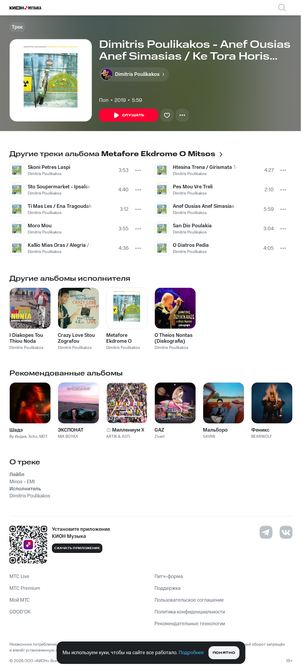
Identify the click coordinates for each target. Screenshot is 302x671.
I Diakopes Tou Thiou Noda (26, 338)
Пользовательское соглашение (189, 600)
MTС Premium (24, 588)
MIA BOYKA (68, 437)
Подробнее (191, 652)
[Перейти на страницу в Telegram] (266, 532)
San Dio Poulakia (192, 225)
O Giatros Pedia (191, 245)
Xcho (32, 437)
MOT (43, 437)
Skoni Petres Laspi (49, 167)
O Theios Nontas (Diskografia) (174, 338)
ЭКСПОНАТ (70, 430)
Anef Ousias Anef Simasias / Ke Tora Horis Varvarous (205, 206)
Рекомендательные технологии (190, 623)
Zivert (160, 437)
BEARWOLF (261, 437)
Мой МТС (19, 600)
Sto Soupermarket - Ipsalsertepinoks (59, 186)
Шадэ (16, 430)
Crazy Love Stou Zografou (76, 338)
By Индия (18, 437)
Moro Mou (40, 225)
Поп (104, 100)
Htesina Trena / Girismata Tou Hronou (205, 167)
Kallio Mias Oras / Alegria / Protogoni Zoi (59, 245)
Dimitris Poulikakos (45, 174)
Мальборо (215, 430)
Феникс (260, 430)
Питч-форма (169, 576)
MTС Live (19, 576)
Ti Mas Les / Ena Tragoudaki (60, 206)
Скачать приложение (77, 548)
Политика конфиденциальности (190, 612)
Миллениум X (128, 430)
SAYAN (209, 437)
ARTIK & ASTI (118, 437)
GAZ (159, 430)
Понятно (224, 652)
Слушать (133, 115)
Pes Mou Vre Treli (193, 186)
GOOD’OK (20, 612)
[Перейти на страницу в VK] (286, 532)
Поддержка (167, 588)
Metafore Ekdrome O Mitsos (119, 338)
